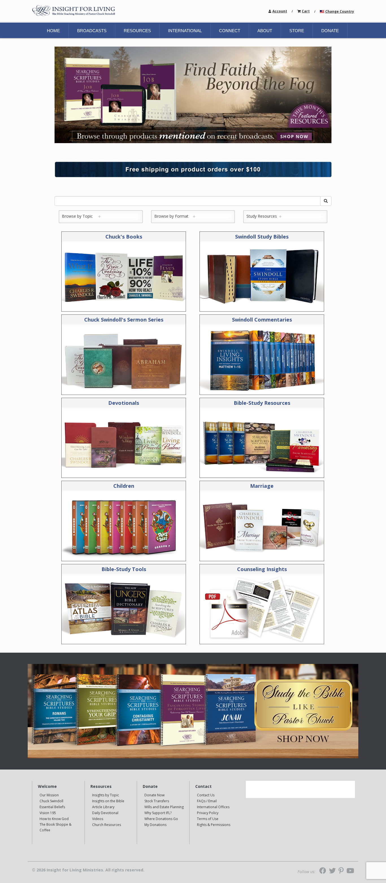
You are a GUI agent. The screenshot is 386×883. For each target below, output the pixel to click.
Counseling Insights (262, 569)
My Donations (155, 824)
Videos (97, 818)
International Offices (213, 807)
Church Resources (106, 824)
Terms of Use (207, 818)
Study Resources (262, 216)
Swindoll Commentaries (262, 319)
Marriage (262, 485)
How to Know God (54, 818)
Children (123, 485)
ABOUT (264, 30)
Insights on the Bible (108, 801)
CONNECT (229, 30)
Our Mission (49, 795)
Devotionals (123, 402)
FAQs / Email (207, 801)
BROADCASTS (92, 30)
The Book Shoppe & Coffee (55, 827)
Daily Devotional (105, 812)
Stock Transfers (156, 801)
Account (279, 11)
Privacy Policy (207, 812)
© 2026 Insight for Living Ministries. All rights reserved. (88, 870)
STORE (296, 30)
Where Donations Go (161, 818)
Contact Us (205, 795)
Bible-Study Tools (123, 569)
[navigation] (279, 11)
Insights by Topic (105, 795)
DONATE (330, 30)
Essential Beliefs (52, 807)
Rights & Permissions (213, 824)
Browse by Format (173, 216)
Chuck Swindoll (51, 801)
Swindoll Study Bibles (262, 236)
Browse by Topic (80, 216)
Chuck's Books (123, 236)
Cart (306, 11)
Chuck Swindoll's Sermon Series (123, 319)
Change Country (339, 11)
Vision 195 (48, 812)
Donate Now (154, 795)
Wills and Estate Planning (164, 807)
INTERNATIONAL (185, 30)
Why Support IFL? (158, 812)
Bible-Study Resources (262, 402)
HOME (53, 30)
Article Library (103, 807)
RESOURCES (137, 30)
